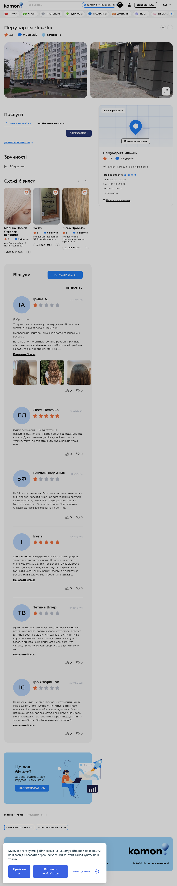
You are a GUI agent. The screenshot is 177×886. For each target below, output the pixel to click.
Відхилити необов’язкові (50, 871)
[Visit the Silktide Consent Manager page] (97, 871)
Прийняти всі (19, 871)
